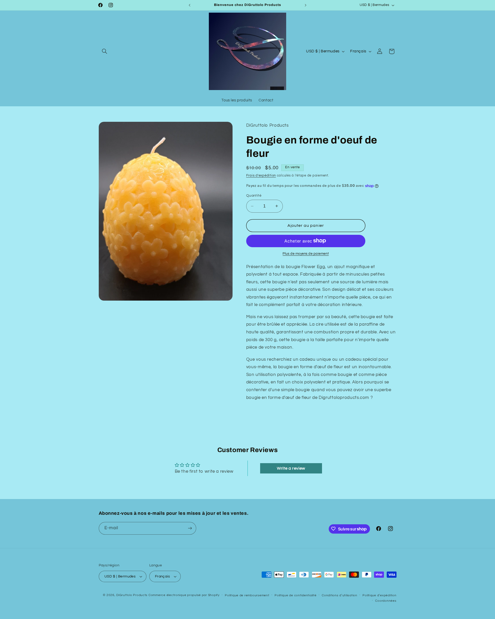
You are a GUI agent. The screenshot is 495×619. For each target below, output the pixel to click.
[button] (105, 51)
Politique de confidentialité (296, 595)
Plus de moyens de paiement (306, 253)
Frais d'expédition (261, 175)
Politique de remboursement (247, 595)
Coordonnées (385, 600)
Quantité (253, 195)
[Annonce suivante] (305, 5)
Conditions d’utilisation (339, 595)
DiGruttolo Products (131, 595)
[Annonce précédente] (189, 5)
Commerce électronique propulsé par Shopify (184, 595)
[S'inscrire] (190, 528)
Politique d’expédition (379, 595)
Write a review (291, 468)
